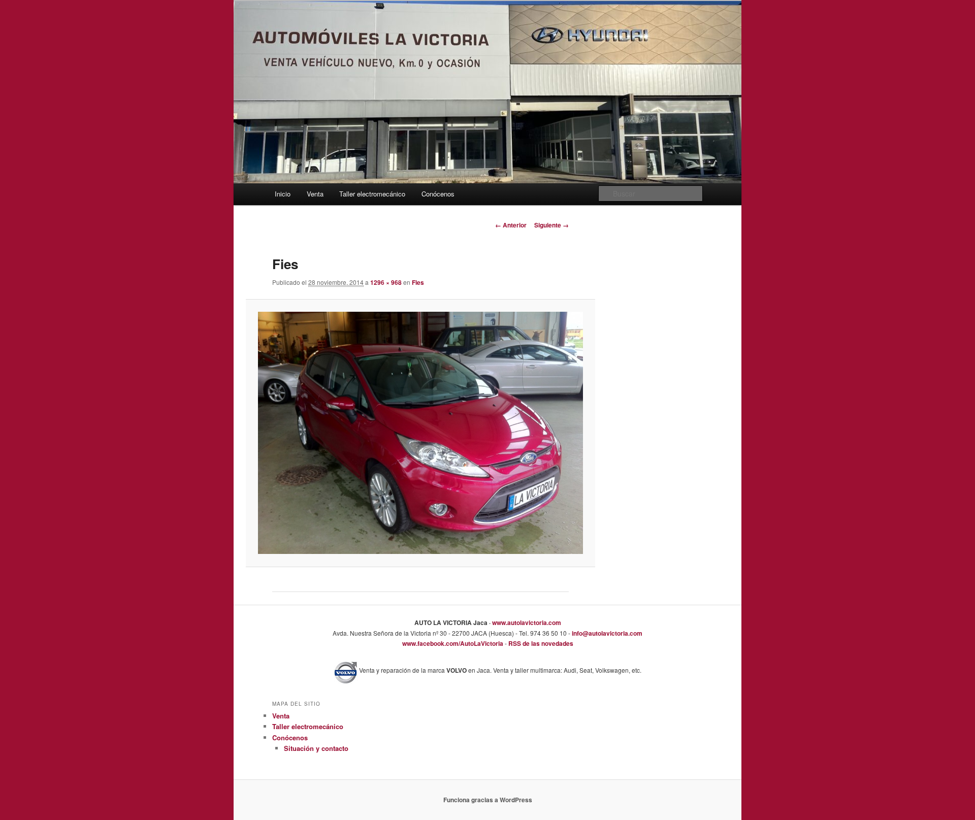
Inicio (282, 194)
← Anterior (511, 224)
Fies (418, 282)
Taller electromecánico (372, 194)
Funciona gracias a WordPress (487, 799)
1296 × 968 (386, 282)
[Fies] (420, 433)
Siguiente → (551, 224)
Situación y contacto (316, 748)
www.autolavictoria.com (526, 622)
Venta (315, 194)
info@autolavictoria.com (606, 633)
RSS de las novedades (540, 643)
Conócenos (437, 194)
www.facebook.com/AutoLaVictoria (452, 643)
